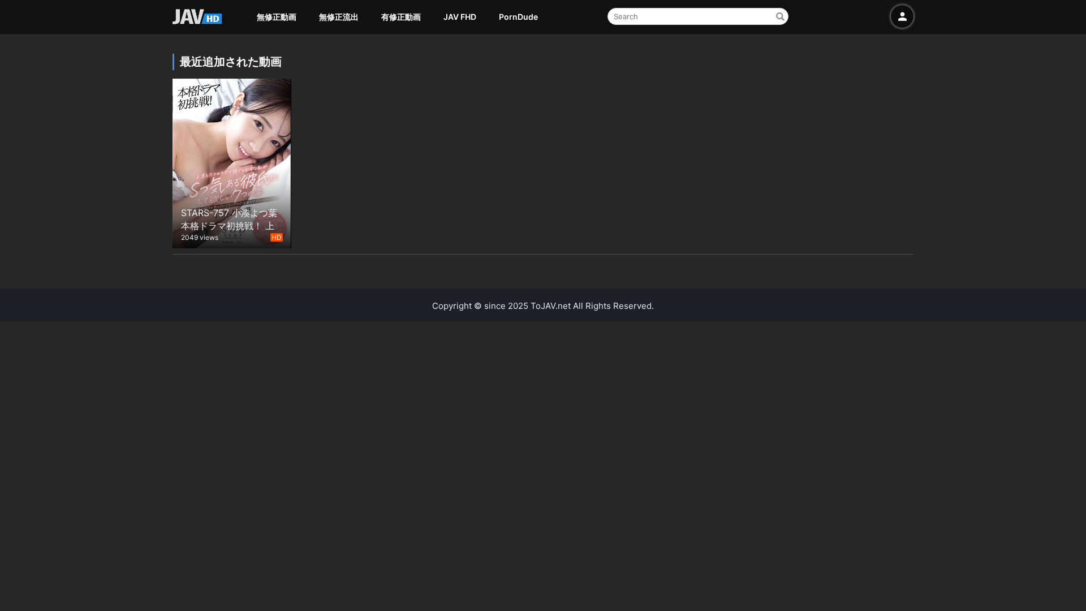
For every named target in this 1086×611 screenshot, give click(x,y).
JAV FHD (459, 16)
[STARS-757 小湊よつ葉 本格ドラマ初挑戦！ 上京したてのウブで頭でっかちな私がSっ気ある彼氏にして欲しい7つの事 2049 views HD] (232, 162)
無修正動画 (276, 16)
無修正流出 (339, 16)
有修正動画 (401, 16)
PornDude (518, 16)
